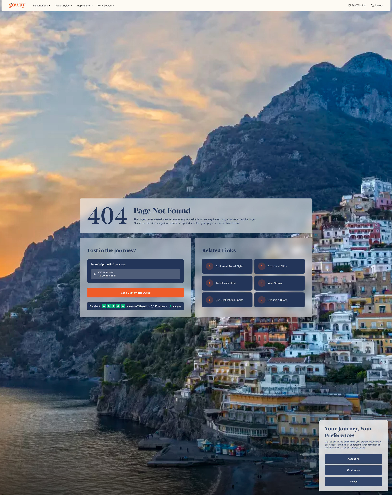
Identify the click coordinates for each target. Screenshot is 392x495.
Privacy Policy (358, 447)
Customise (353, 470)
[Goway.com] (17, 5)
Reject (353, 481)
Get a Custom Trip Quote (135, 292)
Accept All (353, 458)
